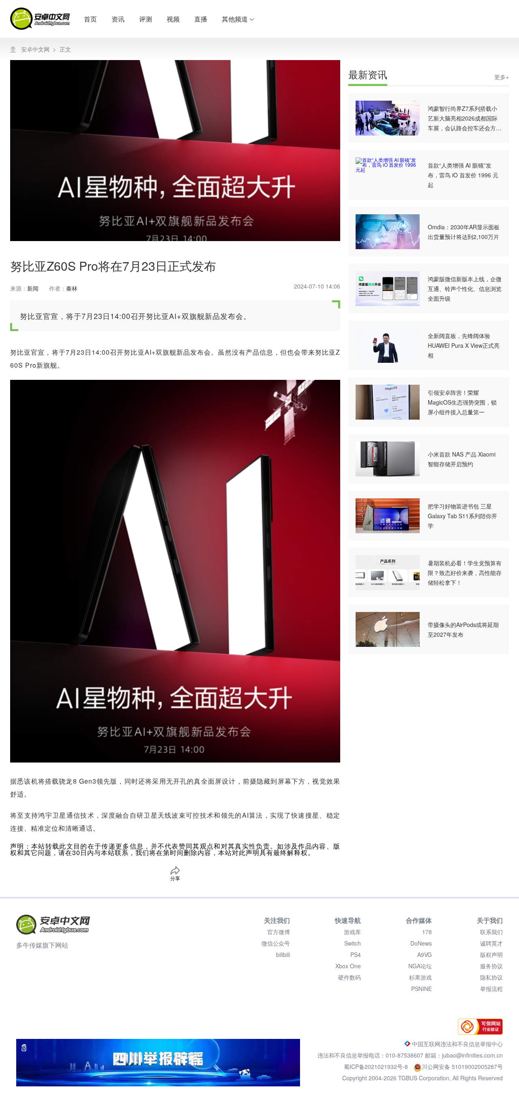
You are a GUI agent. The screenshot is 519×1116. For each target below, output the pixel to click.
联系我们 (491, 932)
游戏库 (352, 932)
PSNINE (421, 989)
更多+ (501, 77)
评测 (145, 19)
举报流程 (491, 989)
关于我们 (490, 920)
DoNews (421, 943)
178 (427, 932)
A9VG (424, 954)
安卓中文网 (35, 49)
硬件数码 (349, 977)
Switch (352, 943)
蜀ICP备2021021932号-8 (377, 1066)
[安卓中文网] (53, 925)
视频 (173, 19)
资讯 (118, 19)
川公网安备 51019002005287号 (462, 1066)
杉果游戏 (420, 977)
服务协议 (491, 966)
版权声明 (491, 954)
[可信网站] (478, 1032)
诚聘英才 (491, 943)
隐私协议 (491, 977)
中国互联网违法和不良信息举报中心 (456, 1044)
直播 (200, 19)
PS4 (355, 954)
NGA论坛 (420, 966)
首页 (90, 19)
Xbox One (348, 966)
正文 (65, 49)
